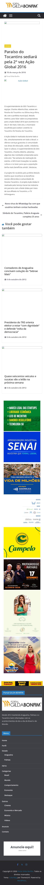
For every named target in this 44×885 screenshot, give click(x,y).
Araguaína (8, 755)
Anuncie (5, 826)
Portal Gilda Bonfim (13, 76)
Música (7, 815)
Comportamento (11, 785)
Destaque (8, 795)
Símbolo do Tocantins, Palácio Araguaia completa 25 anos (21, 215)
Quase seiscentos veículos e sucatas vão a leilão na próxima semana (20, 379)
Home (4, 740)
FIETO (4, 766)
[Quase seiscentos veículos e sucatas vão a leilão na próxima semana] (22, 348)
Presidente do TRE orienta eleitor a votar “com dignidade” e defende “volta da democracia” (21, 327)
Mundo (7, 780)
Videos (7, 820)
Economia (8, 790)
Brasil (6, 775)
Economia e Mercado (13, 810)
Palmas (7, 760)
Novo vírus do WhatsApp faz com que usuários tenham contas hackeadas (22, 205)
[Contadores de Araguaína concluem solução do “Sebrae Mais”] (22, 235)
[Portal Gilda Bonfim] (5, 16)
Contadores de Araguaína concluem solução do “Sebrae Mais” (21, 271)
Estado (7, 46)
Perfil (4, 746)
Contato (5, 832)
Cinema (7, 805)
